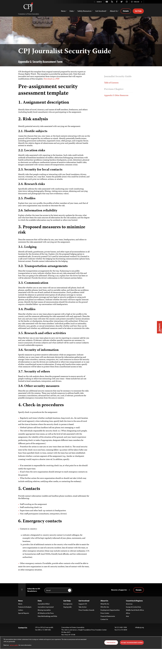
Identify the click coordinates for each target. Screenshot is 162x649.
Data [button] (72, 11)
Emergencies (67, 604)
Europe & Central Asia (133, 607)
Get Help (138, 11)
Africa (128, 613)
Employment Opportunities (110, 610)
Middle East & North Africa (135, 610)
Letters (20, 610)
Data (40, 600)
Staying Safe (67, 607)
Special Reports (23, 613)
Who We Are (105, 607)
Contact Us (104, 619)
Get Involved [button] (100, 11)
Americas (129, 604)
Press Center (105, 613)
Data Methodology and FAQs (47, 616)
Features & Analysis (24, 607)
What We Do (105, 604)
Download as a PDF (52, 79)
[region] (81, 642)
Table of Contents (111, 83)
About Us (104, 600)
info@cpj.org (139, 627)
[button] (141, 2)
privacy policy (14, 645)
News (20, 600)
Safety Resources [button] (84, 11)
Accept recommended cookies (132, 642)
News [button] (63, 11)
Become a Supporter (119, 590)
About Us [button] (114, 11)
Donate (126, 11)
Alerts (20, 604)
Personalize (111, 642)
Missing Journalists (44, 610)
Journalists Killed (43, 604)
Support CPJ (83, 604)
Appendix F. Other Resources (116, 95)
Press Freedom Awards (86, 610)
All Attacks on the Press (46, 613)
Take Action (83, 607)
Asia (127, 616)
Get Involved (84, 600)
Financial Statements (108, 616)
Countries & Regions (134, 600)
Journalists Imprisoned (45, 607)
